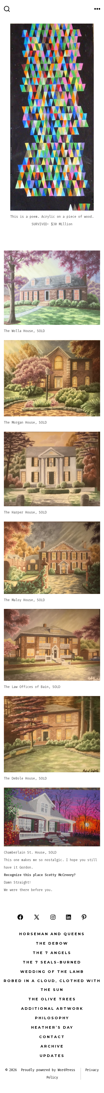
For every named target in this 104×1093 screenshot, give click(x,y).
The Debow (52, 943)
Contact (52, 1037)
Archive (52, 1046)
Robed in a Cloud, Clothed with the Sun (52, 985)
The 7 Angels (52, 953)
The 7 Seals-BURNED (52, 962)
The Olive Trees (52, 999)
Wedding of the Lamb (52, 972)
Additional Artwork (52, 1008)
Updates (52, 1056)
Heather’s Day (52, 1027)
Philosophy (52, 1018)
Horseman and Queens (52, 934)
